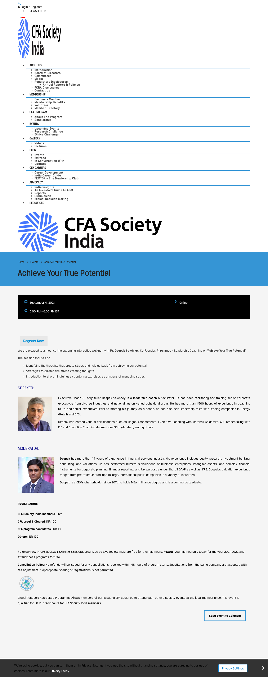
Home (21, 261)
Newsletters (38, 11)
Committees (43, 75)
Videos (39, 143)
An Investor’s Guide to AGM (54, 190)
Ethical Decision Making (51, 198)
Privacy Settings (233, 668)
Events (34, 123)
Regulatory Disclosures (51, 81)
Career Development (49, 172)
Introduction (44, 70)
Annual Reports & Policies (61, 84)
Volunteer (41, 105)
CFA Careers (38, 167)
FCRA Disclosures (47, 87)
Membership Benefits (50, 102)
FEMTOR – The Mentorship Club (57, 178)
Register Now (33, 341)
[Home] (90, 231)
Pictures (41, 146)
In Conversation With (50, 160)
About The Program (48, 116)
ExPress (40, 157)
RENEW (168, 551)
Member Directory (47, 108)
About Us (36, 65)
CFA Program (38, 112)
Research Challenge (49, 131)
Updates (40, 163)
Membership (38, 94)
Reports (40, 193)
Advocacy (36, 182)
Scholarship (43, 119)
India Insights (44, 187)
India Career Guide (48, 175)
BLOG (33, 150)
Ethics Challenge (47, 134)
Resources (37, 202)
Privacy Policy (59, 671)
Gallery (35, 138)
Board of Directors (48, 73)
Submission (43, 196)
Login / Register (31, 7)
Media (39, 78)
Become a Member (47, 99)
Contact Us (42, 90)
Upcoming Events (47, 128)
